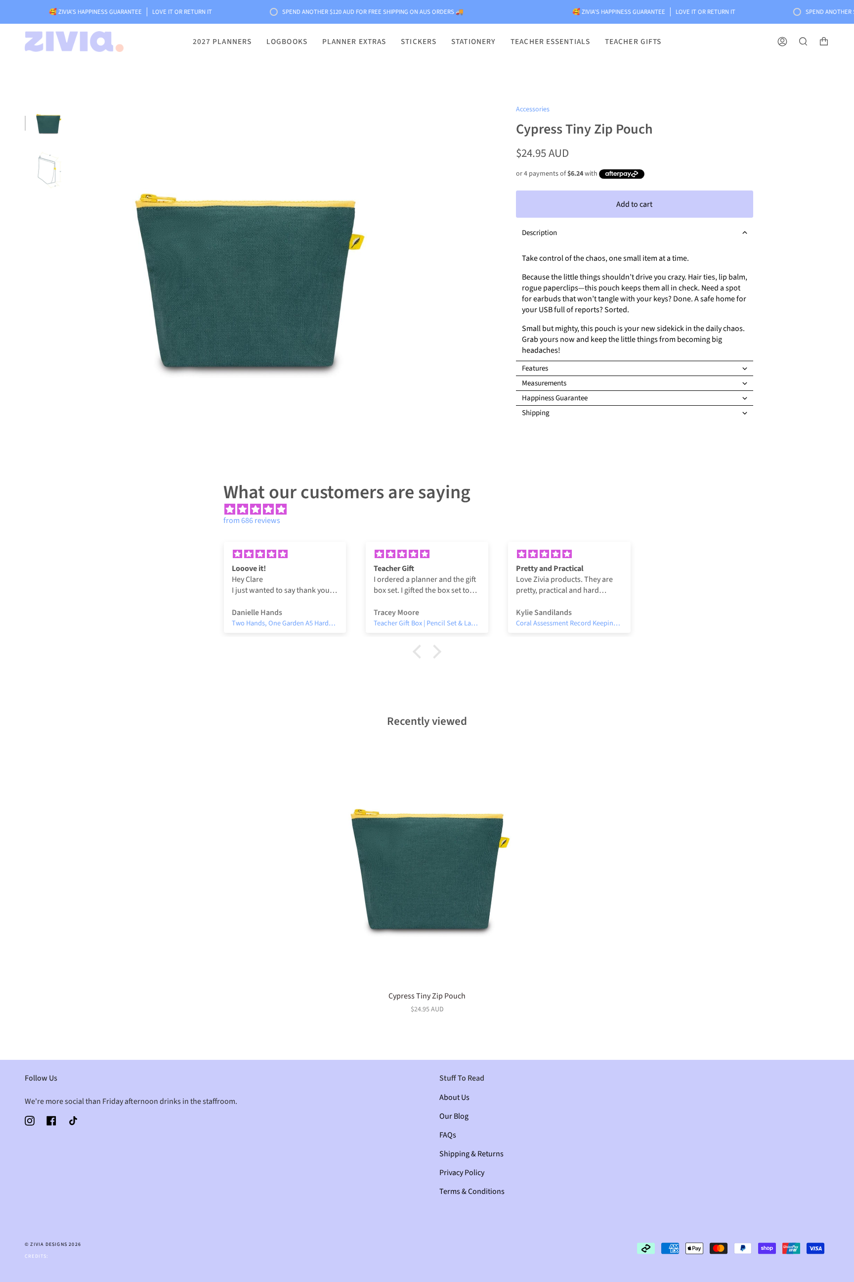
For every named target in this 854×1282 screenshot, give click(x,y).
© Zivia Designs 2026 (53, 1244)
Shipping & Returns (471, 1153)
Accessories (533, 109)
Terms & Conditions (472, 1191)
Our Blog (454, 1116)
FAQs (447, 1135)
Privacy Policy (461, 1172)
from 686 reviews (251, 520)
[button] (634, 233)
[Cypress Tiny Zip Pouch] (427, 864)
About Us (454, 1097)
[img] (431, 509)
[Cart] (823, 41)
